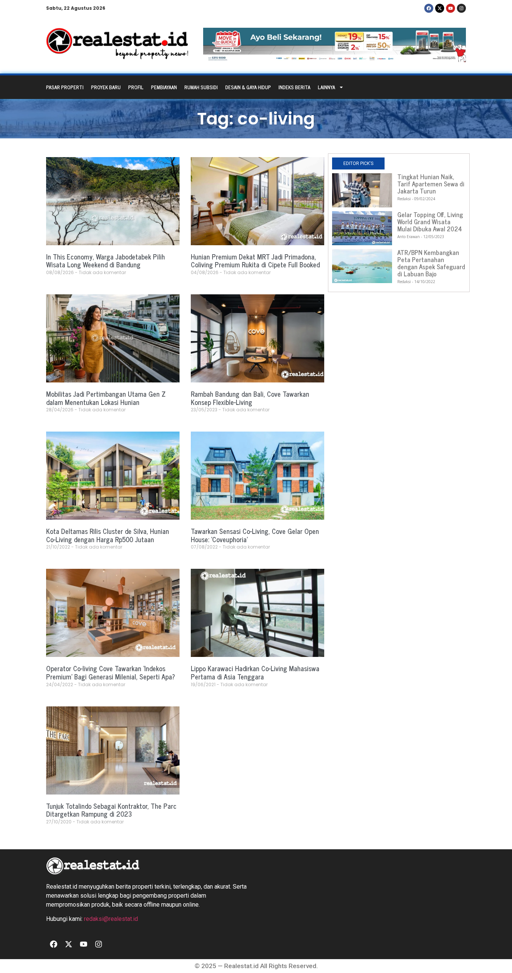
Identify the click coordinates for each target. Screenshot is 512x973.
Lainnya (326, 87)
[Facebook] (428, 8)
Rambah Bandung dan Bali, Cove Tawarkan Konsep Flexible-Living (250, 398)
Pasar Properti (65, 87)
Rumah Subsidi (201, 87)
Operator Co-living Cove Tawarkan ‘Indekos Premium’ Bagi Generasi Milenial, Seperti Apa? (110, 672)
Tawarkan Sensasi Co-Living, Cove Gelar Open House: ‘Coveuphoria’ (255, 535)
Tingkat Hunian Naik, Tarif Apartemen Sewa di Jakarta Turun (430, 183)
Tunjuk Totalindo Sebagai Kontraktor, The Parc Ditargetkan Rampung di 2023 (111, 810)
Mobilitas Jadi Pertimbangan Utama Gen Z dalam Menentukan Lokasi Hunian (106, 398)
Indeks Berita (294, 87)
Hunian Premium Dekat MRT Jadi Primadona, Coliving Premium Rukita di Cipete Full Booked (255, 260)
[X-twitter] (439, 8)
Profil (136, 87)
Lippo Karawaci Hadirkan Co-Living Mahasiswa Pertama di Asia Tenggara (255, 672)
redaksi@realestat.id (111, 918)
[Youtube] (450, 8)
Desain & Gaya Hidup (248, 87)
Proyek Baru (106, 87)
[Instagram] (461, 8)
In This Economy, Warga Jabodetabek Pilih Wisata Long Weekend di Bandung (105, 260)
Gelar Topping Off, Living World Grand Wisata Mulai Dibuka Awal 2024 (430, 221)
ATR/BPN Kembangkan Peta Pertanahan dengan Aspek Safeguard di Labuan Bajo (431, 263)
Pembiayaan (164, 87)
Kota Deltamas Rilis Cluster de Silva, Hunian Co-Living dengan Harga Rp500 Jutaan (107, 535)
